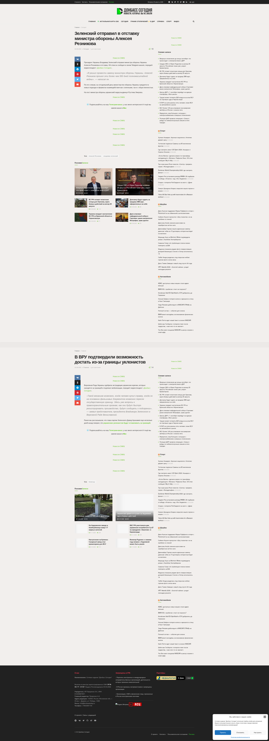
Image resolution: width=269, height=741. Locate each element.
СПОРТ (169, 21)
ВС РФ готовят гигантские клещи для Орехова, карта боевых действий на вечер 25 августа (100, 202)
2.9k (140, 547)
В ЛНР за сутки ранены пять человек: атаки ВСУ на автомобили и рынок (176, 104)
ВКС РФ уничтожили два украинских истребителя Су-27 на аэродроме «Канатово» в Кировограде (141, 528)
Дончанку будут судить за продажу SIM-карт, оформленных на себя (140, 201)
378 (140, 223)
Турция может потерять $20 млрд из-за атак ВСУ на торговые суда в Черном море (176, 98)
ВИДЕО (176, 21)
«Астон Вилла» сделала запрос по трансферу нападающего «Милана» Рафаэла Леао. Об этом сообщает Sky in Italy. (175, 158)
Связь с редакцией (89, 715)
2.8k (99, 532)
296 (86, 193)
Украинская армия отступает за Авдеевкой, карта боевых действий (134, 514)
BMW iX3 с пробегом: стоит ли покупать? (172, 289)
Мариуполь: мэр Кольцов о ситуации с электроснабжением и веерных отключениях (175, 114)
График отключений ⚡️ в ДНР (143, 21)
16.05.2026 (80, 519)
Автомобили (165, 276)
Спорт (162, 131)
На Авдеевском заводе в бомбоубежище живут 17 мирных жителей (98, 527)
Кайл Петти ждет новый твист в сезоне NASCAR (174, 320)
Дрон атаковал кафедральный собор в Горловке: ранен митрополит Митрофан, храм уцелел (141, 217)
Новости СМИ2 (119, 58)
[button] (265, 717)
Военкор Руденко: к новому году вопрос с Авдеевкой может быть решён (140, 541)
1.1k (99, 209)
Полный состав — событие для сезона (171, 311)
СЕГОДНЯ (124, 21)
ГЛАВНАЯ (92, 21)
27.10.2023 (134, 547)
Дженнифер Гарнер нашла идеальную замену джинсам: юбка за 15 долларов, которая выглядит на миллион (175, 231)
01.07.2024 (121, 519)
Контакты (85, 2)
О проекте (78, 2)
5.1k (99, 547)
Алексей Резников (95, 156)
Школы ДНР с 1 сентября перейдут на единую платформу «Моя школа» (176, 93)
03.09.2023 (78, 49)
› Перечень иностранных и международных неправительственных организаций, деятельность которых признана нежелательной (133, 679)
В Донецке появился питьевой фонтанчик (92, 516)
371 (99, 221)
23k (127, 519)
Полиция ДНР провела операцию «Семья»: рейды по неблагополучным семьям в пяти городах (175, 120)
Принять (223, 732)
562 (86, 519)
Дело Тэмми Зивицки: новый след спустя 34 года (175, 263)
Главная (77, 27)
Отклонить (240, 732)
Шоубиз (163, 204)
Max (124, 108)
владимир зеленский (111, 156)
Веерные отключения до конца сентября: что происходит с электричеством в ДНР (92, 188)
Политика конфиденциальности (240, 737)
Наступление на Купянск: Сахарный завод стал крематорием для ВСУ (98, 541)
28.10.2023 (93, 547)
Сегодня (83, 27)
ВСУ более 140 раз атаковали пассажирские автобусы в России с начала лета (175, 109)
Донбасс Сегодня (104, 68)
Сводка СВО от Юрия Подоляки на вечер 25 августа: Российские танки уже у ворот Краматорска (133, 187)
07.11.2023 (93, 532)
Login (192, 2)
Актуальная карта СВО (109, 21)
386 (140, 207)
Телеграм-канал (115, 104)
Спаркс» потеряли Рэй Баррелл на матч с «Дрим (175, 182)
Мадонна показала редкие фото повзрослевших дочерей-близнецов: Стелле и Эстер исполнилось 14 (175, 251)
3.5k (140, 535)
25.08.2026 (80, 193)
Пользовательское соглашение (98, 2)
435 (127, 193)
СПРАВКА (160, 21)
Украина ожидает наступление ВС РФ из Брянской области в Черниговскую (100, 216)
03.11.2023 (134, 535)
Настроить (258, 732)
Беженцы (92, 482)
